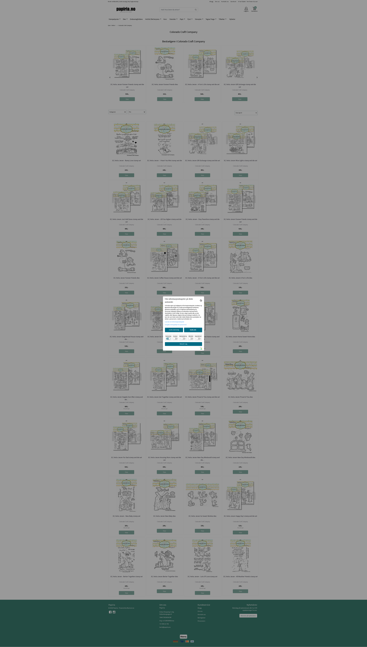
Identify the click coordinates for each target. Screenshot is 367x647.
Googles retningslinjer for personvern (176, 324)
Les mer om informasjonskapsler (174, 322)
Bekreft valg (183, 344)
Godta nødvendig (174, 330)
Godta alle (193, 330)
